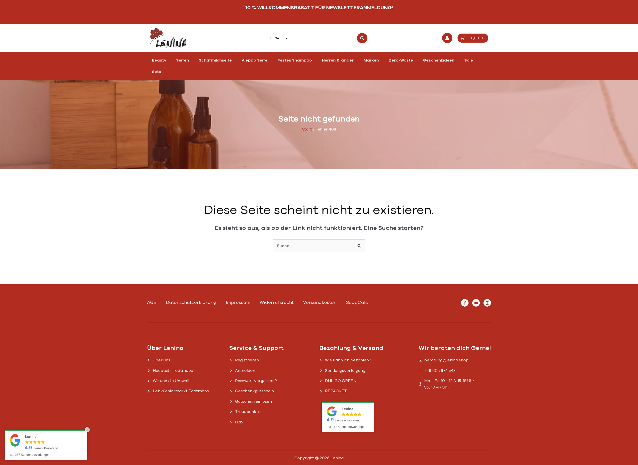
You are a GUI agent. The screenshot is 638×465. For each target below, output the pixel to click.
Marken (371, 60)
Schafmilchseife (215, 60)
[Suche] (362, 38)
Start (307, 129)
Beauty (159, 60)
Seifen (182, 60)
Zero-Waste (401, 60)
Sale (468, 60)
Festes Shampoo (294, 60)
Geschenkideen (438, 60)
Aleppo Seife (254, 60)
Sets (156, 71)
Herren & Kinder (338, 60)
